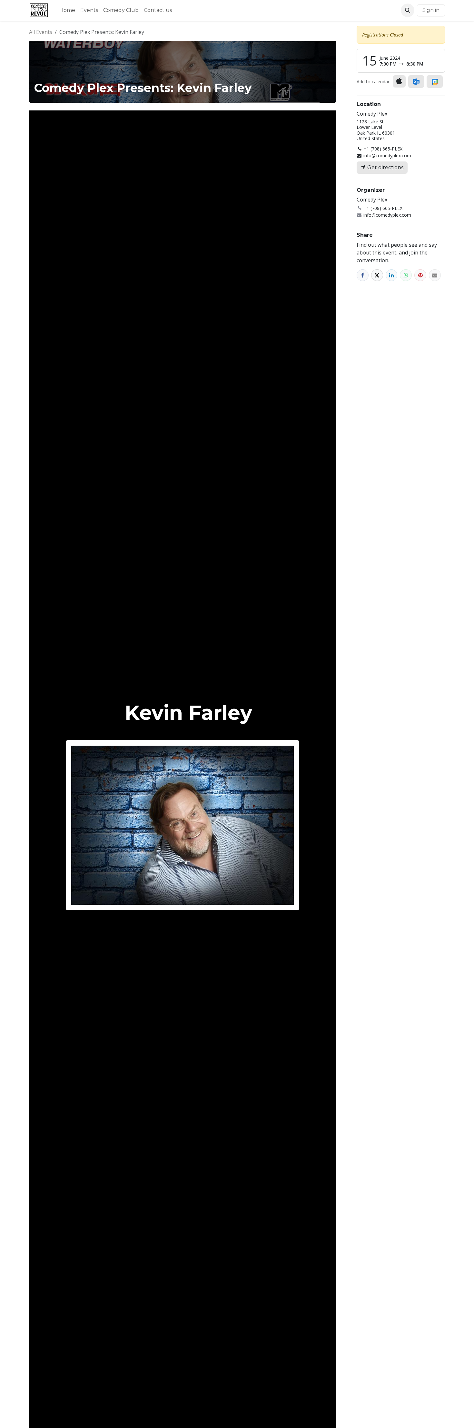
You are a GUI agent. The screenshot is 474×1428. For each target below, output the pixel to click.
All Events (40, 32)
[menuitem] (67, 10)
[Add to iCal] (399, 81)
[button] (407, 10)
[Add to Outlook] (416, 81)
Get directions (384, 167)
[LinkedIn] (392, 275)
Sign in (430, 10)
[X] (377, 275)
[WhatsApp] (406, 275)
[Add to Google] (434, 81)
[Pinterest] (420, 275)
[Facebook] (363, 275)
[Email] (435, 275)
